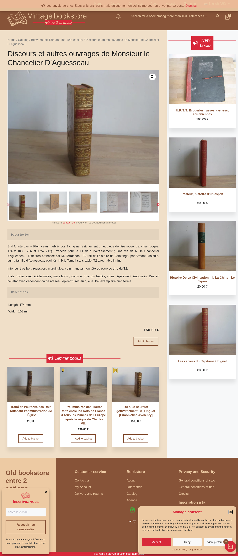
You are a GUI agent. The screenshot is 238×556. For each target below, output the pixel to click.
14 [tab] (100, 188)
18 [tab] (122, 188)
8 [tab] (66, 188)
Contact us (82, 480)
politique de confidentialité (26, 543)
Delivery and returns (89, 493)
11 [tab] (83, 188)
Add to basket (146, 341)
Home (11, 39)
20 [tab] (133, 188)
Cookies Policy (179, 549)
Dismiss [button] (191, 5)
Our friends (134, 487)
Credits (184, 493)
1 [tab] (27, 188)
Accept (156, 542)
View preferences (218, 542)
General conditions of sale (197, 480)
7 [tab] (61, 188)
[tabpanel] (83, 127)
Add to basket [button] (30, 438)
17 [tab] (117, 188)
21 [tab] (139, 188)
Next (158, 204)
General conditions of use (196, 487)
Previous (8, 204)
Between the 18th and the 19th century (57, 39)
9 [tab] (72, 188)
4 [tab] (44, 188)
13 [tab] (94, 188)
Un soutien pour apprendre (128, 553)
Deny (187, 542)
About (131, 480)
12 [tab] (89, 188)
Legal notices (195, 549)
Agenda (132, 500)
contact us (69, 222)
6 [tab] (55, 188)
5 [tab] (50, 188)
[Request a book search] (118, 19)
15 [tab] (105, 188)
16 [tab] (111, 188)
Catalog (23, 39)
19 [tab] (128, 188)
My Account (83, 487)
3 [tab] (39, 188)
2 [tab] (33, 188)
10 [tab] (78, 188)
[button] (230, 512)
